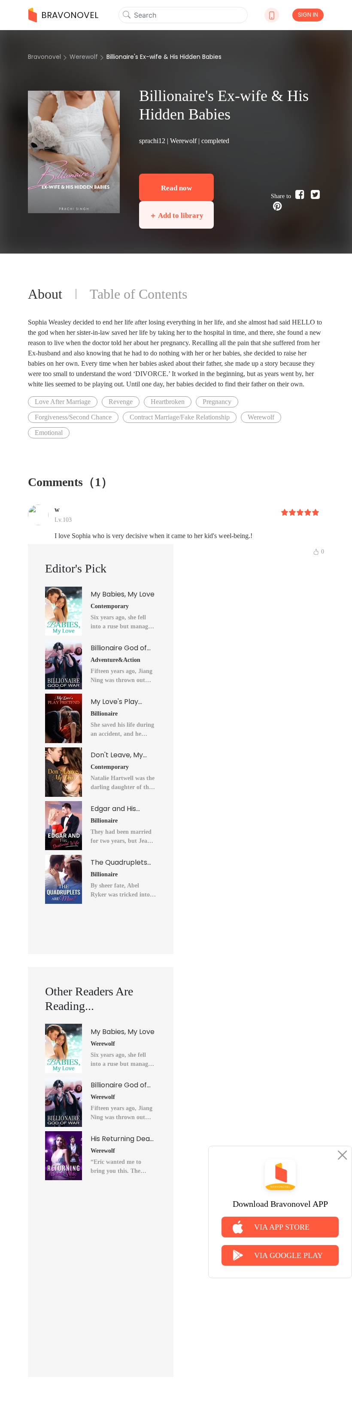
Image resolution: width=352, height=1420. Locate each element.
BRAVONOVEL (69, 15)
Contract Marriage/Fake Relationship (180, 417)
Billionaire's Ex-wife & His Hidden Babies (164, 56)
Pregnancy (217, 401)
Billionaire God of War (119, 648)
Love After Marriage (63, 401)
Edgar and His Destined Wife (114, 809)
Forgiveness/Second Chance (73, 417)
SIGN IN (308, 14)
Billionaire (104, 713)
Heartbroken (168, 401)
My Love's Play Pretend (114, 702)
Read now (176, 188)
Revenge (121, 401)
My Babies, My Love (123, 594)
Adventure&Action (115, 660)
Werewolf (84, 56)
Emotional (49, 432)
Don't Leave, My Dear (117, 755)
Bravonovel (44, 56)
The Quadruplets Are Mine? (119, 862)
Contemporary (110, 606)
